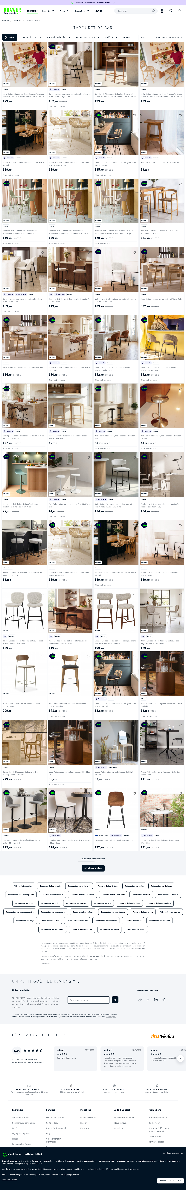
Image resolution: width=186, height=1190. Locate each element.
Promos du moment (158, 1117)
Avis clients (119, 1128)
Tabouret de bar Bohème (161, 886)
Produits (46, 11)
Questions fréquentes (124, 1117)
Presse (15, 1138)
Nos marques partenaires (23, 1122)
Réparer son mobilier (55, 1147)
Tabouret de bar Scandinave (82, 894)
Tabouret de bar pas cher (82, 929)
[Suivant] (180, 1058)
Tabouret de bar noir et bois (159, 903)
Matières (109, 37)
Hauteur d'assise (29, 37)
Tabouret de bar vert (50, 920)
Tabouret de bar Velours (168, 894)
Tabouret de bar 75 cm (135, 929)
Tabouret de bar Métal (134, 886)
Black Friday (154, 1122)
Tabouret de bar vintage (108, 886)
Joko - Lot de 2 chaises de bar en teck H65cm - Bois (23, 367)
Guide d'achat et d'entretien (53, 1140)
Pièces (62, 11)
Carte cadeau (52, 1122)
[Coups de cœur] (170, 10)
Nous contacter (121, 1122)
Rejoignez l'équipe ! (21, 1133)
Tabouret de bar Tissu (141, 894)
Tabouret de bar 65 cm (109, 929)
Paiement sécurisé (88, 1117)
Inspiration (80, 11)
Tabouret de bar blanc (24, 903)
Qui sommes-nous (20, 1117)
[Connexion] (162, 11)
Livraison (84, 1128)
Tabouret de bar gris (102, 903)
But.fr (14, 1128)
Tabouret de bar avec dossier (53, 912)
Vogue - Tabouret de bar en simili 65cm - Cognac (114, 840)
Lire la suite (45, 964)
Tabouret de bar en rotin (76, 903)
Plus (143, 37)
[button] (93, 37)
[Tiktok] (140, 999)
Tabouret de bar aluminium (52, 929)
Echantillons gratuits (55, 1117)
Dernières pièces (156, 1141)
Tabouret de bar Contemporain (21, 894)
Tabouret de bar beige (25, 920)
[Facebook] (148, 999)
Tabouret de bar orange (170, 912)
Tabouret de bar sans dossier (113, 912)
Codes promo (155, 1136)
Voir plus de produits (93, 868)
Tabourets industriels (23, 886)
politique (69, 1174)
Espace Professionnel (56, 1128)
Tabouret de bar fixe (133, 920)
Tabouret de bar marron (143, 912)
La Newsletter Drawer (22, 1144)
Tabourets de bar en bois (50, 886)
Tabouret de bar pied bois (129, 903)
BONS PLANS (32, 11)
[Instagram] (156, 999)
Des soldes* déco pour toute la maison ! (159, 1130)
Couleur (126, 37)
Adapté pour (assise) (85, 37)
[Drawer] (12, 10)
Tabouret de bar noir (49, 903)
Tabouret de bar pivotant (159, 920)
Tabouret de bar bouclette (106, 920)
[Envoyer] (115, 999)
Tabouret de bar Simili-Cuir (113, 894)
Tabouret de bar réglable (83, 912)
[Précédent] (59, 1058)
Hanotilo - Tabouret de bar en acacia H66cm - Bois (161, 162)
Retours (84, 1122)
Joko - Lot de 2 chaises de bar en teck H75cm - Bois (161, 299)
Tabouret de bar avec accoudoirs (19, 912)
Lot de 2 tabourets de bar (77, 920)
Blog (48, 1133)
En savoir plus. (111, 1017)
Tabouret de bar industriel (79, 886)
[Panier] (179, 10)
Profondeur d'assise (56, 37)
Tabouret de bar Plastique (52, 894)
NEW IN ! (98, 11)
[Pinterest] (163, 999)
